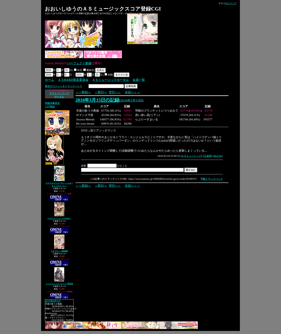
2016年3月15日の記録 (97, 99)
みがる (218, 156)
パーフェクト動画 (79, 63)
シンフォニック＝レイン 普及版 (59, 283)
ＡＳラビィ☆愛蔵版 (59, 251)
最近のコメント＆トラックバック (63, 86)
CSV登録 (50, 106)
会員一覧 (139, 79)
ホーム (49, 79)
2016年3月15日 (131, 100)
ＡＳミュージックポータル (110, 79)
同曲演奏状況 (52, 103)
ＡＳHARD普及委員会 (73, 79)
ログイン (230, 3)
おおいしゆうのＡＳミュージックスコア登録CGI (103, 9)
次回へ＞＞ (132, 92)
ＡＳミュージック (191, 156)
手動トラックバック (212, 178)
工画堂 (207, 156)
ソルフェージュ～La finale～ (59, 218)
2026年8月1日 (53, 301)
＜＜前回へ (83, 92)
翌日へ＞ (115, 92)
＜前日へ (101, 92)
